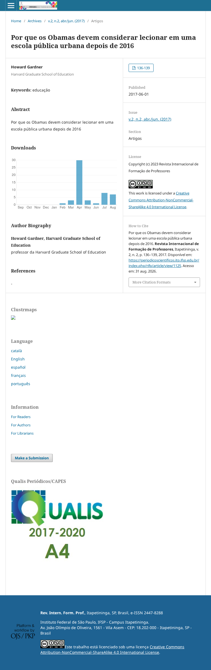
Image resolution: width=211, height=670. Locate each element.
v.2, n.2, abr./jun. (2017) (66, 20)
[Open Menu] (10, 5)
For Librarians (22, 433)
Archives (34, 20)
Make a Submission (32, 457)
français (18, 375)
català (16, 350)
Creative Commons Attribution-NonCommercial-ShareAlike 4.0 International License (161, 200)
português (20, 383)
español (18, 367)
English (18, 359)
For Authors (20, 424)
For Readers (20, 416)
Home (16, 20)
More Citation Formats (151, 282)
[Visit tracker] (13, 318)
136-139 (143, 67)
